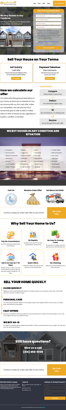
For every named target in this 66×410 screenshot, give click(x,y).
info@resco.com (27, 390)
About (44, 3)
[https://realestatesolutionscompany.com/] (8, 3)
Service (39, 3)
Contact (48, 3)
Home (34, 3)
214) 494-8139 (27, 388)
